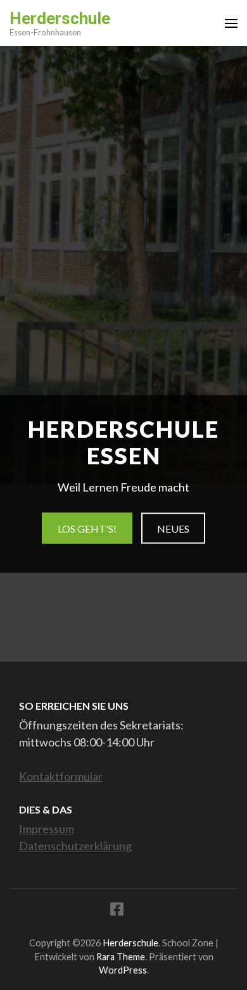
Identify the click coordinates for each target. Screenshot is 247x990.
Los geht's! (87, 529)
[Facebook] (117, 911)
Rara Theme (120, 956)
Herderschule (60, 18)
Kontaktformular (61, 776)
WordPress (123, 970)
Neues (173, 529)
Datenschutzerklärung (75, 846)
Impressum (46, 829)
